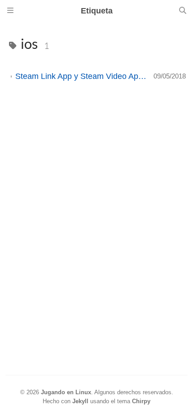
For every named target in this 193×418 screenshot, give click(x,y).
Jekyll (80, 401)
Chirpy (141, 401)
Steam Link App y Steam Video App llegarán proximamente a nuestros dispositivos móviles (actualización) (80, 76)
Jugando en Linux (66, 392)
